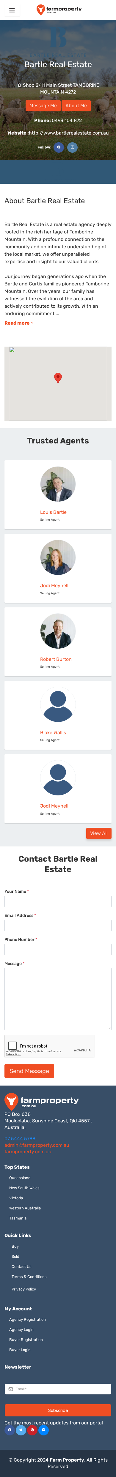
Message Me (43, 105)
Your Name (16, 891)
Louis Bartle (53, 512)
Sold (15, 1256)
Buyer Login (20, 1350)
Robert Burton (56, 659)
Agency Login (21, 1329)
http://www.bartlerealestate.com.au (58, 133)
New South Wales (24, 1188)
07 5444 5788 (19, 1138)
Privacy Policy (24, 1289)
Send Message (29, 1071)
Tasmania (17, 1218)
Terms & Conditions (29, 1276)
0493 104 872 (58, 120)
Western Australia (25, 1208)
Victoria (16, 1198)
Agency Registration (27, 1319)
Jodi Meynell (54, 585)
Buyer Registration (26, 1339)
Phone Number (20, 939)
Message (14, 963)
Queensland (20, 1178)
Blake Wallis (53, 732)
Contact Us (22, 1266)
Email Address (20, 915)
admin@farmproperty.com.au (36, 1145)
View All (99, 833)
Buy (15, 1246)
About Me (76, 105)
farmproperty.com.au (27, 1151)
